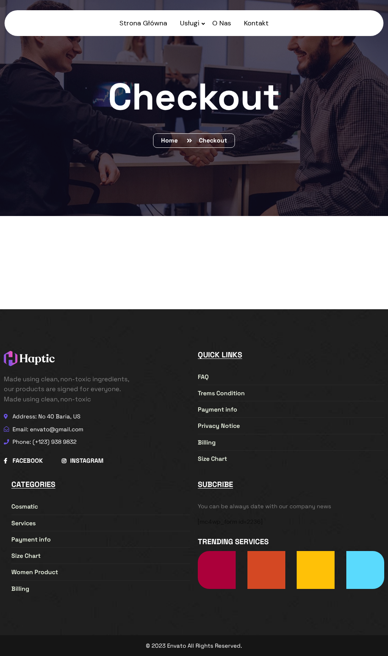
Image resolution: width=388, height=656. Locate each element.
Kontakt (256, 23)
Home (171, 140)
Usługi (189, 23)
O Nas (221, 23)
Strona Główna (143, 23)
